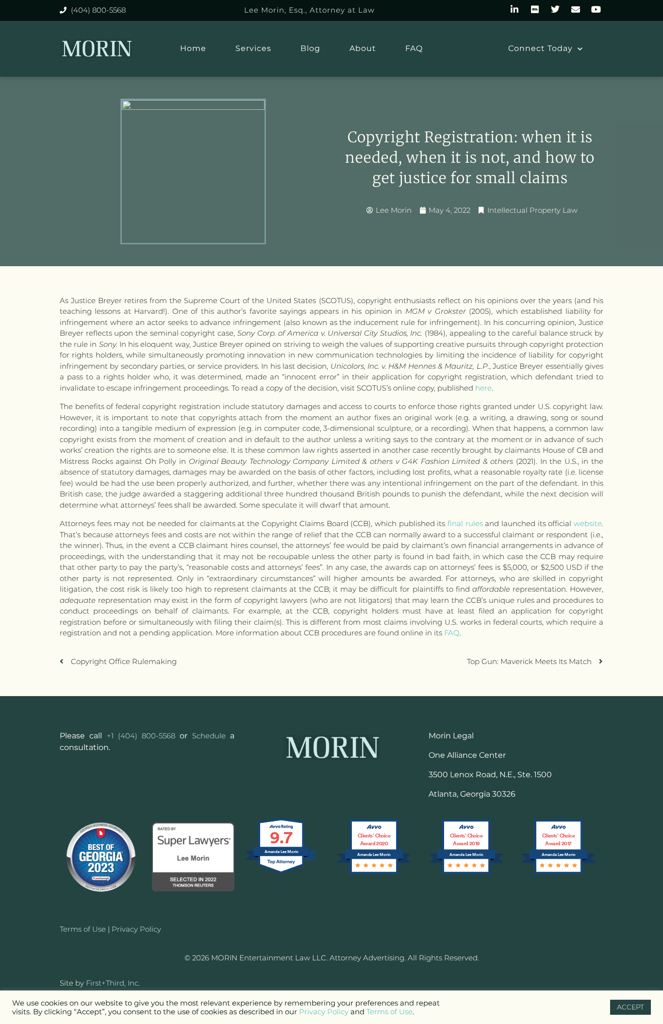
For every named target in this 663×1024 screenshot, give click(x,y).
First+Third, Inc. (113, 983)
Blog (310, 48)
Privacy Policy (136, 929)
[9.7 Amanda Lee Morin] (281, 873)
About (362, 48)
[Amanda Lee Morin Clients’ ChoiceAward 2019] (466, 873)
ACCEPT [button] (630, 1007)
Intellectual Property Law (532, 210)
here (483, 388)
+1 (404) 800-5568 (141, 735)
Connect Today (540, 48)
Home (193, 48)
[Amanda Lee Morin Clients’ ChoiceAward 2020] (374, 873)
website (588, 523)
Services (253, 48)
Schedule (209, 735)
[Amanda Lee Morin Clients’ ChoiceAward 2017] (558, 873)
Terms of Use (389, 1011)
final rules (465, 523)
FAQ (414, 48)
